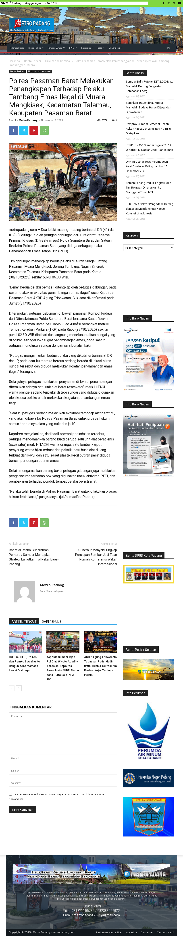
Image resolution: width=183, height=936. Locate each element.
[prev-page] (12, 688)
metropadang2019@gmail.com (97, 915)
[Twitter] (174, 3)
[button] (168, 48)
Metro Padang (28, 120)
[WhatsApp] (44, 130)
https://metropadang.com (52, 591)
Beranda (14, 61)
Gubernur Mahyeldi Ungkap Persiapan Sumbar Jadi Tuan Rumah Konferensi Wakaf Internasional (96, 557)
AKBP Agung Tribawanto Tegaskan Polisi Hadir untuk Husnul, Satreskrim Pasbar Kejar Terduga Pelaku (100, 666)
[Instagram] (168, 3)
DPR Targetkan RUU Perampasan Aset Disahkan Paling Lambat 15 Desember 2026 (147, 166)
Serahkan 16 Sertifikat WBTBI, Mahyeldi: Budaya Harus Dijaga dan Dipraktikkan (148, 107)
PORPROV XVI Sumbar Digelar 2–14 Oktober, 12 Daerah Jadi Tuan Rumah (149, 147)
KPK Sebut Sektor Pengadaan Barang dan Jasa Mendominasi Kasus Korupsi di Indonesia (149, 208)
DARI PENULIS (52, 621)
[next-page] (19, 688)
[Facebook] (163, 3)
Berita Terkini (32, 61)
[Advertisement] (148, 284)
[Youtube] (179, 3)
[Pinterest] (33, 130)
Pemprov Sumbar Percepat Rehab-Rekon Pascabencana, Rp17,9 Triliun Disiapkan (149, 128)
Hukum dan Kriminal (58, 61)
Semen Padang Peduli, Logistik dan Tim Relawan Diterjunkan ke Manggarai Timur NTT (148, 187)
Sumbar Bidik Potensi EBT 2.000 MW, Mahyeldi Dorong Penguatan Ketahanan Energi (149, 86)
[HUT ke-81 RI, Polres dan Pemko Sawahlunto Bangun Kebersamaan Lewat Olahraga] (25, 642)
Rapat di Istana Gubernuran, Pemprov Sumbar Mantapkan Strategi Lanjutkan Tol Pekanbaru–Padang (34, 557)
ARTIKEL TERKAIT (24, 621)
